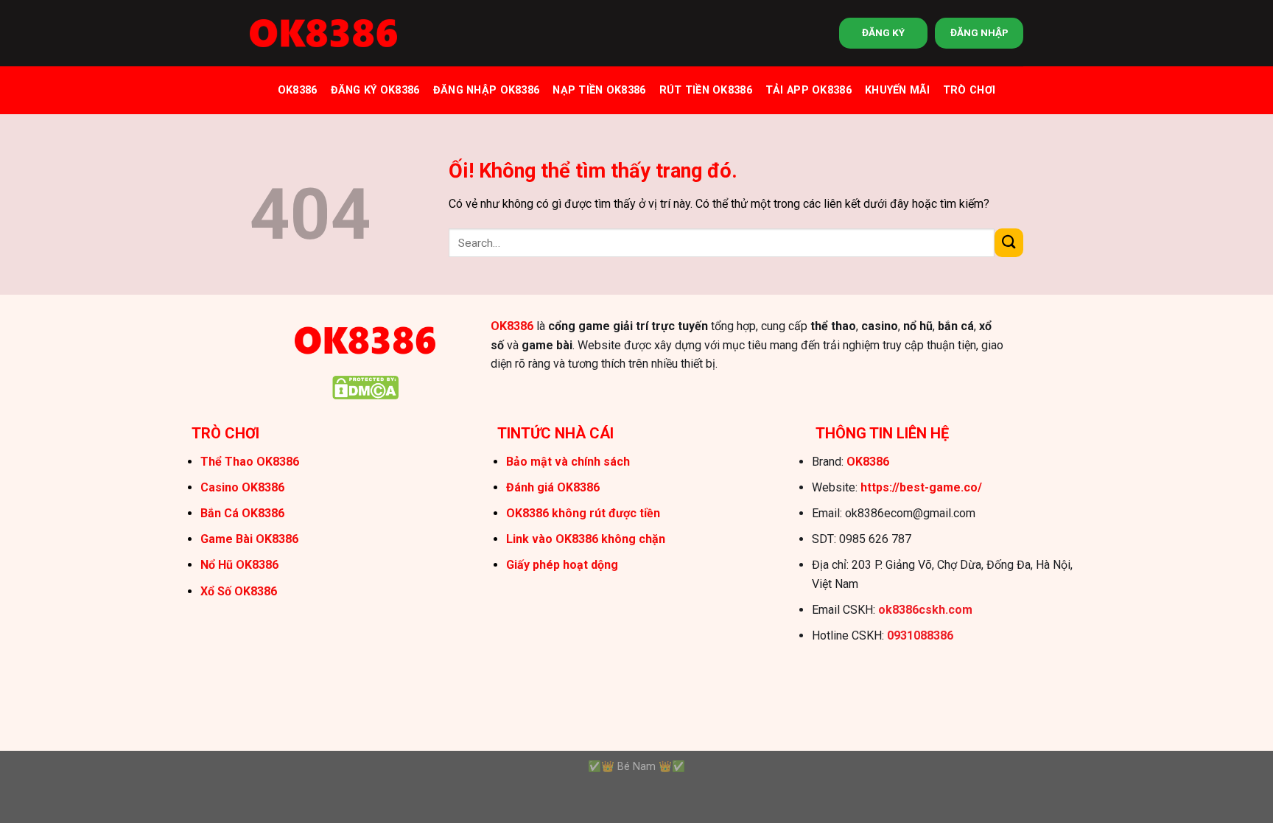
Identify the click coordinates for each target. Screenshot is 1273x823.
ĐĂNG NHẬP (979, 32)
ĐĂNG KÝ (883, 32)
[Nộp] (1009, 242)
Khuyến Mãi (897, 90)
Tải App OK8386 (808, 90)
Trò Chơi (969, 90)
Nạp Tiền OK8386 (599, 90)
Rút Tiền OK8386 (705, 90)
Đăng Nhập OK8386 (486, 90)
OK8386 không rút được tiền (583, 513)
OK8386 (298, 90)
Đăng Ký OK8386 (375, 90)
